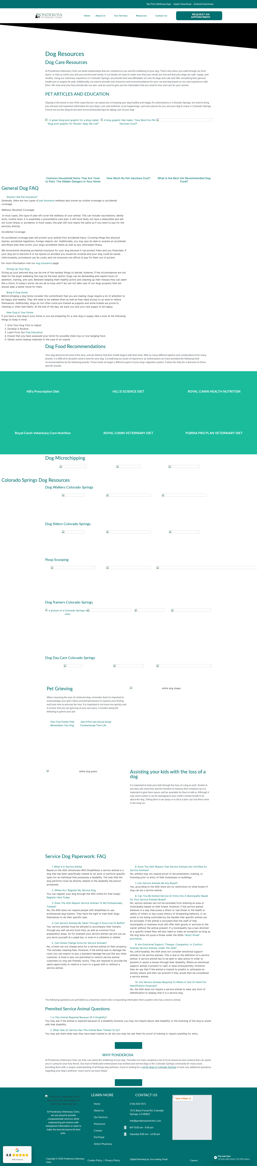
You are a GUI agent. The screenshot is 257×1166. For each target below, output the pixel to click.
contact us (146, 1095)
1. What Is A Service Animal (67, 866)
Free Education (34, 332)
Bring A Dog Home (17, 292)
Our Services (120, 16)
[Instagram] (60, 4)
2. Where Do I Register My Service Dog (74, 890)
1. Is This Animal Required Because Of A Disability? (78, 1017)
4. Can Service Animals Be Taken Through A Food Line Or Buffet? (88, 923)
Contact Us (161, 16)
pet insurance (46, 200)
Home (87, 16)
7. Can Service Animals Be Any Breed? (156, 883)
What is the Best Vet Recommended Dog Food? (184, 180)
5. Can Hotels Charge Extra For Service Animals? (79, 942)
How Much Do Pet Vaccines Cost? (128, 178)
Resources (141, 16)
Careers (194, 1160)
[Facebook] (46, 4)
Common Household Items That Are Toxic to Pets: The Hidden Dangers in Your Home (73, 180)
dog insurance (44, 263)
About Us (100, 16)
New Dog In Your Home (20, 312)
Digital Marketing (138, 1159)
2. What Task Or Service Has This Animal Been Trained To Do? (85, 1030)
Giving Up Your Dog (18, 268)
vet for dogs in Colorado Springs (159, 1067)
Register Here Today (58, 897)
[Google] (72, 1144)
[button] (64, 197)
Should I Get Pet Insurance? (22, 196)
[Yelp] (53, 4)
